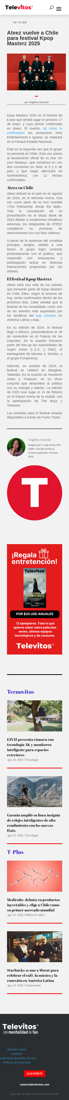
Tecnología (31, 759)
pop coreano (46, 315)
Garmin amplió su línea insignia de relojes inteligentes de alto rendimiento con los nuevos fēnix (33, 823)
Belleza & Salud (34, 914)
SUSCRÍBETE (35, 1073)
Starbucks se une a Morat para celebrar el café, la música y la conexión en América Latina (33, 975)
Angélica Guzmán (39, 102)
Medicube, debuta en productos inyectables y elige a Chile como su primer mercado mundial (33, 904)
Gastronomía (33, 985)
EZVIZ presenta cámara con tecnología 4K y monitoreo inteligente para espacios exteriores (30, 747)
